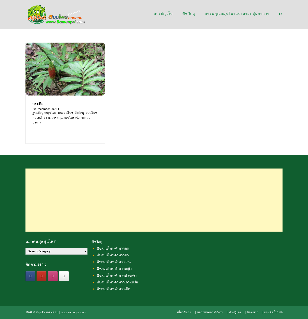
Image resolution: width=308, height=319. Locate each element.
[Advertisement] (154, 200)
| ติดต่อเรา (251, 312)
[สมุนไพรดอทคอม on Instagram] (53, 276)
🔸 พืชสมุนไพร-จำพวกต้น (110, 248)
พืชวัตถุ (188, 14)
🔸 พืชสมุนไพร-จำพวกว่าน (111, 262)
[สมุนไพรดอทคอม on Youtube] (41, 276)
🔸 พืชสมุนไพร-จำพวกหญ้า (112, 269)
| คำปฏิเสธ (234, 312)
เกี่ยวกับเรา (184, 312)
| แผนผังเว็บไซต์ (272, 312)
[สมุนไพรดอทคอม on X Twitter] (64, 276)
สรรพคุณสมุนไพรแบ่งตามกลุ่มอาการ (237, 14)
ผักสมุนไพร (65, 113)
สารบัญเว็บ (163, 14)
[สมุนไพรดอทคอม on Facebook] (30, 276)
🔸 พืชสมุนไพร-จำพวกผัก (110, 255)
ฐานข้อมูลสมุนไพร (44, 113)
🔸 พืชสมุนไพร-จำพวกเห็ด (111, 289)
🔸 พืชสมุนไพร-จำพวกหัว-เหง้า (114, 275)
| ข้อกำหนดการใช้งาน (209, 312)
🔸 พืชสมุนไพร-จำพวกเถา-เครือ (115, 282)
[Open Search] (281, 14)
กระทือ (38, 104)
